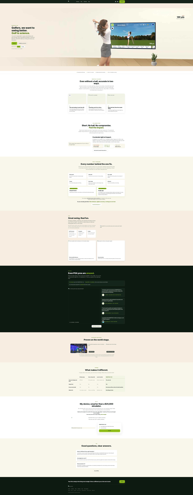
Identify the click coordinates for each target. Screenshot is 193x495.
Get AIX (122, 1)
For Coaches (86, 488)
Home (69, 488)
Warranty (93, 490)
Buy (89, 1)
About (69, 490)
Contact (75, 490)
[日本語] (118, 1)
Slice (18, 46)
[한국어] (116, 1)
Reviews (85, 1)
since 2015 (100, 411)
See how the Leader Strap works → (100, 150)
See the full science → (96, 204)
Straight (22, 46)
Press (72, 490)
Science (77, 1)
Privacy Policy (84, 490)
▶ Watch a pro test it (22, 43)
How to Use (79, 490)
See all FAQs (96, 470)
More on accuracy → (98, 90)
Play (81, 1)
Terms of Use (89, 490)
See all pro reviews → (96, 326)
